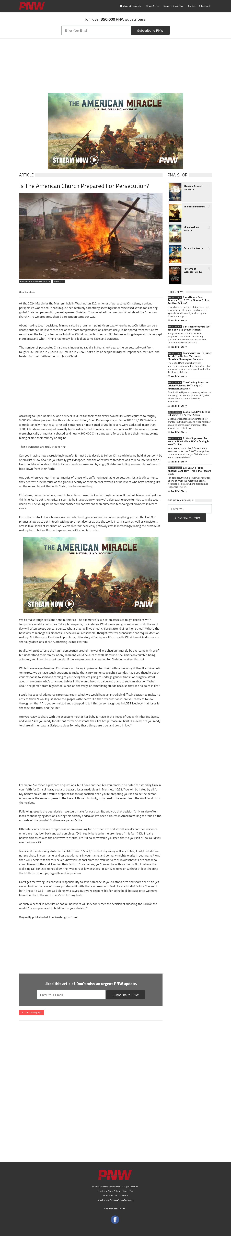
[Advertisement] (115, 66)
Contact (192, 6)
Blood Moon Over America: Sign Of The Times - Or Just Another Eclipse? (189, 300)
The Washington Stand (63, 917)
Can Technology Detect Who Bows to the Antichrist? (189, 328)
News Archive (153, 6)
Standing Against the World (193, 187)
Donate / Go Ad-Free (174, 6)
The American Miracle (191, 229)
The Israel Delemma (194, 206)
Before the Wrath (193, 248)
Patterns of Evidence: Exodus (193, 270)
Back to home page (31, 1012)
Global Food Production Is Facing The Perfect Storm (189, 413)
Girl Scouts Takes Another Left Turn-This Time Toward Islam (189, 471)
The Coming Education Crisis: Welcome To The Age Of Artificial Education (188, 385)
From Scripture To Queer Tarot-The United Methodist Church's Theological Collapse (190, 356)
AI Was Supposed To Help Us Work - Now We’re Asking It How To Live (188, 441)
